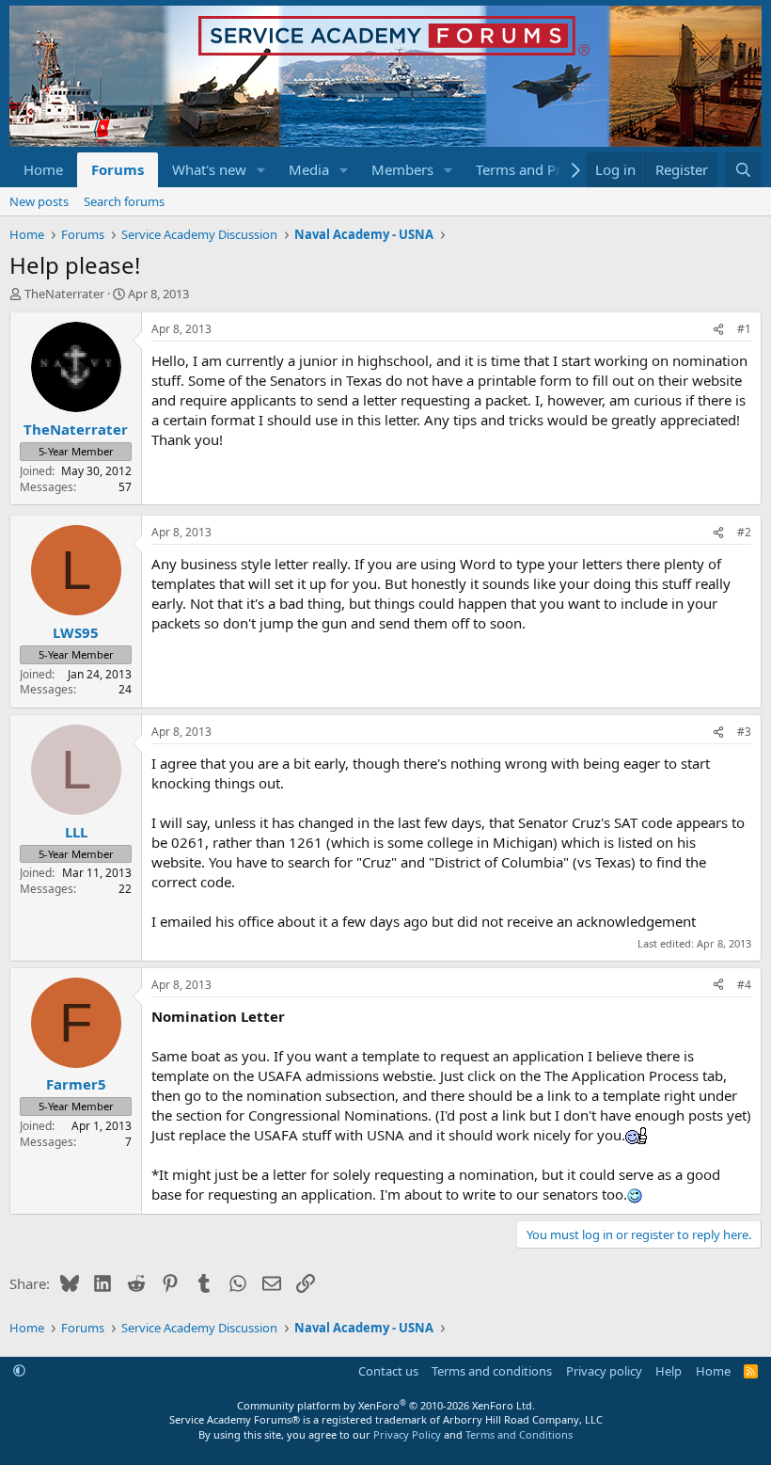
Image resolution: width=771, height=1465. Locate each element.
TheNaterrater (64, 293)
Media (309, 169)
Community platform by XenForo (386, 1405)
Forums (117, 169)
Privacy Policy (407, 1434)
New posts (39, 201)
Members (402, 169)
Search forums (124, 201)
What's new (209, 169)
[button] (261, 169)
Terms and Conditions (519, 1434)
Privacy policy (604, 1370)
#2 (744, 532)
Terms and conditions (492, 1370)
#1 (744, 329)
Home (43, 169)
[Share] (718, 330)
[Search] (743, 169)
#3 (744, 732)
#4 (744, 985)
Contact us (388, 1370)
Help (668, 1370)
